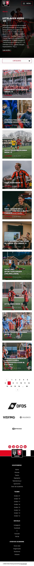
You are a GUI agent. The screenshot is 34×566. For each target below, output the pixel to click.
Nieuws (17, 472)
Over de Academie (17, 486)
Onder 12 (17, 516)
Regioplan (17, 478)
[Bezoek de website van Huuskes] (25, 417)
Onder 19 (17, 499)
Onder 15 (17, 507)
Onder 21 (17, 496)
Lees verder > (7, 50)
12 (29, 383)
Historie (17, 554)
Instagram (17, 525)
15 (15, 386)
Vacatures (8, 277)
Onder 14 (17, 510)
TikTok (17, 536)
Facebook (17, 528)
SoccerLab (23, 563)
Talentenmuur (17, 481)
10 (21, 383)
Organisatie (17, 549)
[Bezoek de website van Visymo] (9, 417)
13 (7, 386)
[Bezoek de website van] (17, 406)
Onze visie (17, 546)
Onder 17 (17, 501)
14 (11, 386)
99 (27, 386)
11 (25, 383)
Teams (17, 475)
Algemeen (8, 95)
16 (19, 386)
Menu (28, 3)
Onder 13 (17, 513)
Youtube (17, 534)
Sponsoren (17, 484)
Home (17, 469)
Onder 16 (17, 504)
